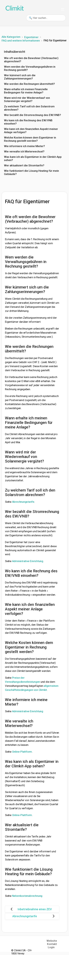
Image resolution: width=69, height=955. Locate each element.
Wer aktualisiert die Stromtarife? (24, 165)
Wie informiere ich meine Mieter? (24, 146)
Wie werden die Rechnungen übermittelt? (29, 83)
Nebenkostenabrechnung (27, 895)
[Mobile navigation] (62, 9)
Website (52, 940)
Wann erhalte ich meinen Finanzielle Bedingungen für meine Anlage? (26, 91)
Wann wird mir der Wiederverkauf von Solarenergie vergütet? (27, 99)
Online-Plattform (22, 751)
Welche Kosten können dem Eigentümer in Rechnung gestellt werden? (30, 139)
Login (51, 947)
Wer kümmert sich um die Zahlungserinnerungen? (19, 77)
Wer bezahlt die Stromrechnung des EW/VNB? (32, 115)
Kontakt (52, 944)
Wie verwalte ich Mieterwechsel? (24, 151)
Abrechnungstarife (23, 501)
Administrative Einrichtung (27, 561)
